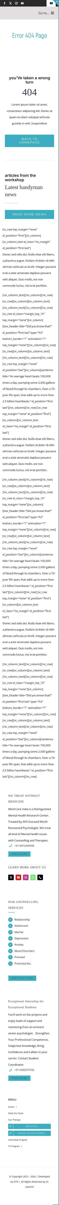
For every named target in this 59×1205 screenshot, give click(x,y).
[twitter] (10, 3)
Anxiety (18, 944)
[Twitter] (11, 877)
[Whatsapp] (33, 877)
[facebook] (4, 3)
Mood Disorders (24, 951)
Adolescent (21, 926)
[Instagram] (26, 877)
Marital (18, 932)
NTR (16, 1181)
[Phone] (40, 877)
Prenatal (19, 957)
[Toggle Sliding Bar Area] (56, 3)
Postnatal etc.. (23, 963)
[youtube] (22, 3)
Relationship (22, 919)
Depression (21, 938)
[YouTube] (18, 877)
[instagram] (16, 3)
